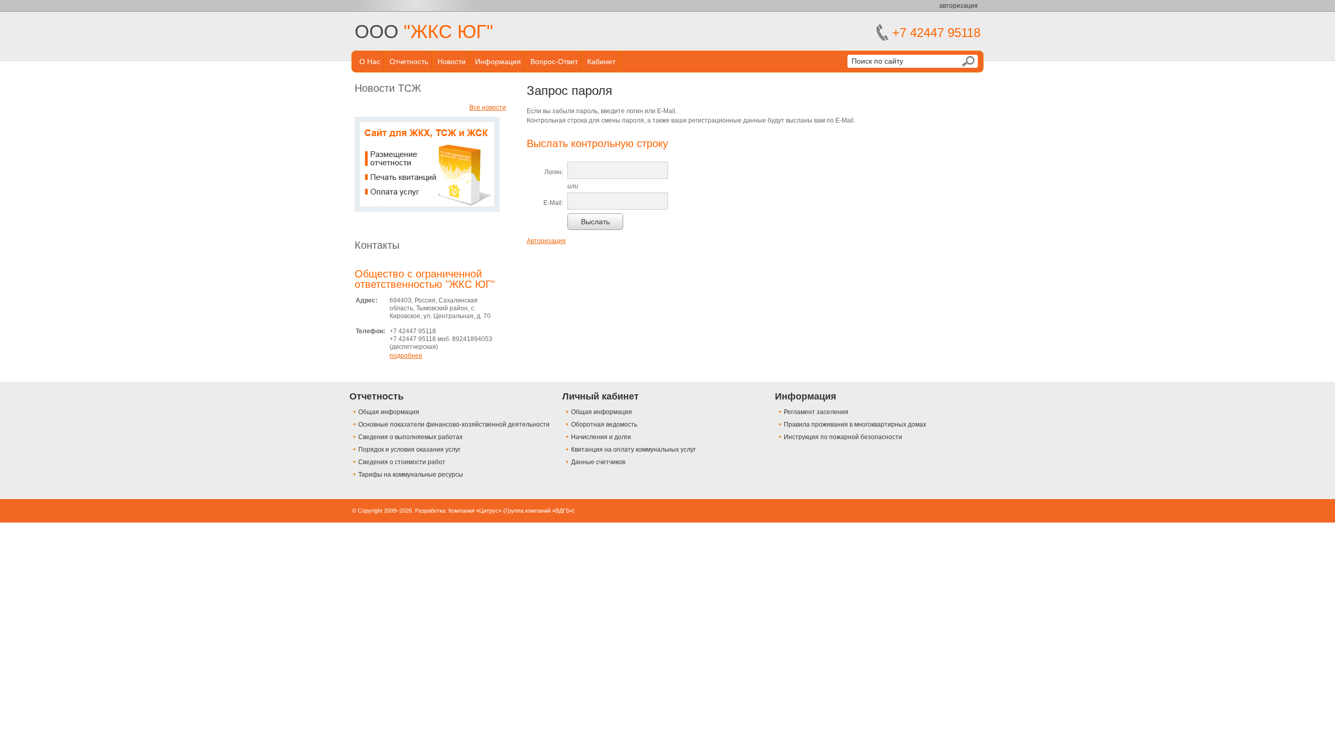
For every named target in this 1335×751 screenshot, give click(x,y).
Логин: (553, 172)
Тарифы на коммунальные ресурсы (410, 474)
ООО (424, 31)
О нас (369, 61)
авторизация (958, 6)
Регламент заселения (816, 412)
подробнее (406, 355)
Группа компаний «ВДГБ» (539, 510)
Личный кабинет (600, 396)
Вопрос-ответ (554, 61)
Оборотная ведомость (604, 424)
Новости (452, 61)
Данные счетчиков (598, 462)
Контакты (377, 245)
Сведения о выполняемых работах (410, 437)
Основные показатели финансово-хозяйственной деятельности (454, 424)
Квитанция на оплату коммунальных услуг (633, 449)
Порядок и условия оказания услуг (409, 449)
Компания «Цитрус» (475, 510)
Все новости (487, 107)
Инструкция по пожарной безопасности (843, 437)
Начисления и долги (601, 437)
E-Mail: (553, 203)
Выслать (595, 221)
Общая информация (388, 412)
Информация (498, 61)
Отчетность (409, 61)
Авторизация (546, 241)
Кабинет (601, 61)
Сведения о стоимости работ (401, 462)
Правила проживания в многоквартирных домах (855, 424)
